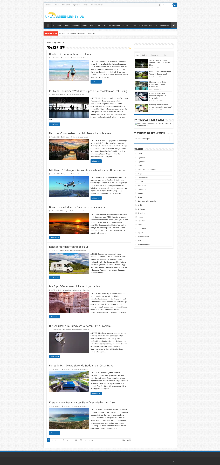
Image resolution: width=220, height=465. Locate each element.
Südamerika (164, 25)
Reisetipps (66, 58)
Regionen (75, 25)
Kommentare (156, 55)
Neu (137, 55)
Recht (63, 95)
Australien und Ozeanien (118, 25)
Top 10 (140, 233)
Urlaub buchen (143, 237)
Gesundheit (142, 185)
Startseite (48, 5)
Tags (165, 55)
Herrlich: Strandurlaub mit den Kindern (71, 54)
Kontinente (57, 25)
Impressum (76, 5)
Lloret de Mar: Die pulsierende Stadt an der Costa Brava (81, 365)
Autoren (56, 5)
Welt (91, 25)
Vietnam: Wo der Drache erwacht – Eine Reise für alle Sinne (159, 62)
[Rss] (159, 4)
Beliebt (144, 55)
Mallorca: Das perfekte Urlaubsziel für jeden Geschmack (78, 33)
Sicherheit (67, 330)
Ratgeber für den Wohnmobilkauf (68, 246)
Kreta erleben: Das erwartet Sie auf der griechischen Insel (82, 402)
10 (71, 440)
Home (49, 43)
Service (85, 5)
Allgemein (66, 174)
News (140, 197)
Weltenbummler (96, 5)
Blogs (140, 173)
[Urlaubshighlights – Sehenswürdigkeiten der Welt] (64, 14)
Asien (104, 25)
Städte (84, 25)
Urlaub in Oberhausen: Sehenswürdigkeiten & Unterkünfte (157, 95)
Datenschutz (66, 5)
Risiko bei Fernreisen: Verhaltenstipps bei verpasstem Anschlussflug (88, 91)
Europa (133, 25)
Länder (66, 25)
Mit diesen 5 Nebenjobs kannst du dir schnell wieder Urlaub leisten (87, 170)
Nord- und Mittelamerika (148, 25)
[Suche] (175, 5)
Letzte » (91, 440)
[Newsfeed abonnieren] (130, 48)
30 (81, 440)
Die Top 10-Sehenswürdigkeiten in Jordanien (74, 286)
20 (76, 440)
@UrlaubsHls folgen (142, 139)
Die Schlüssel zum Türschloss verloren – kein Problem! (80, 325)
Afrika (97, 25)
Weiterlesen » (96, 82)
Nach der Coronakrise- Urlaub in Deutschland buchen (80, 133)
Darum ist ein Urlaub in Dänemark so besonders (77, 207)
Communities (143, 177)
